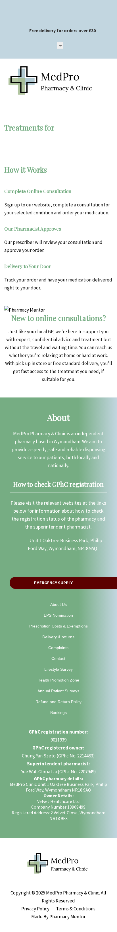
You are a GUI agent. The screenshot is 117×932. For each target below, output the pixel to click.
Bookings (58, 712)
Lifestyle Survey (58, 669)
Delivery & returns (58, 637)
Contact (58, 658)
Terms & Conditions (75, 909)
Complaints (58, 647)
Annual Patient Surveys (58, 691)
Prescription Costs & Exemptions (58, 626)
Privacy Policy (35, 909)
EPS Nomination (58, 615)
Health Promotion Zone (58, 680)
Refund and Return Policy (58, 701)
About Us (58, 604)
